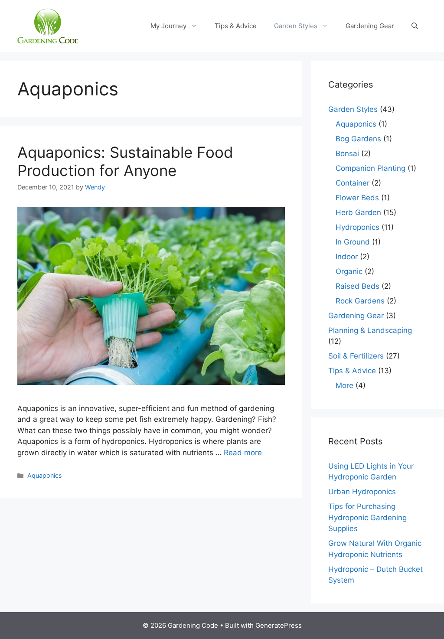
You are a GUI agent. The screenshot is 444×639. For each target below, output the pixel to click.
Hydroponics (357, 227)
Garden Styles (295, 26)
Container (352, 183)
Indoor (347, 256)
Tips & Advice (236, 26)
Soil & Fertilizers (356, 356)
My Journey (168, 26)
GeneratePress (278, 625)
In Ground (353, 242)
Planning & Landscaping (370, 330)
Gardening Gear (370, 26)
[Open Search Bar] (415, 26)
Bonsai (347, 153)
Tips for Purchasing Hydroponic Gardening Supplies (367, 517)
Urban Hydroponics (362, 491)
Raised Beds (357, 286)
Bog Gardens (358, 138)
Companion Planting (370, 168)
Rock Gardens (360, 301)
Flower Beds (357, 197)
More (344, 385)
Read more (243, 452)
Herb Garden (358, 212)
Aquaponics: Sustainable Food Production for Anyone (125, 161)
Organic (349, 271)
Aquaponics (44, 475)
